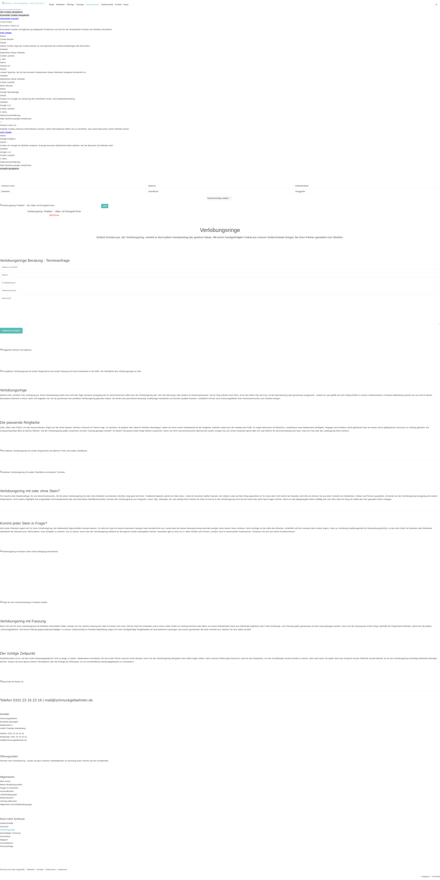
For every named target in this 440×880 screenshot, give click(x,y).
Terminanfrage (6, 846)
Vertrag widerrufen (8, 801)
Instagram (425, 876)
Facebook (436, 876)
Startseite (30, 869)
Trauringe (80, 5)
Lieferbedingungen (8, 794)
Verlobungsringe (92, 5)
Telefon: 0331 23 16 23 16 (12, 733)
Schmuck (4, 826)
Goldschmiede (107, 5)
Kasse (126, 5)
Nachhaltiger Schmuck (10, 833)
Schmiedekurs (6, 843)
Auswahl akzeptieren (9, 168)
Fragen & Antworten (9, 788)
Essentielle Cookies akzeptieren (14, 15)
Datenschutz (50, 869)
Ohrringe (70, 5)
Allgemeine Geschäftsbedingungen (16, 804)
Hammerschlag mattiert (218, 198)
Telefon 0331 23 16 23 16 (21, 700)
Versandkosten (7, 791)
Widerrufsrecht (6, 798)
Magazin (4, 840)
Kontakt (118, 5)
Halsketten (60, 5)
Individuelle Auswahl (9, 18)
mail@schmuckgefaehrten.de (69, 700)
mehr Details (6, 33)
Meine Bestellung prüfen (11, 784)
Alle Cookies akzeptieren (11, 12)
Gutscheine (5, 836)
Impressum (62, 869)
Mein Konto (5, 781)
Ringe (51, 5)
